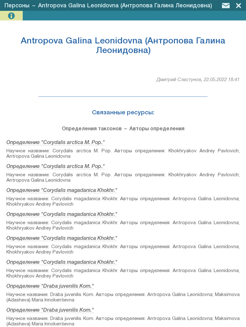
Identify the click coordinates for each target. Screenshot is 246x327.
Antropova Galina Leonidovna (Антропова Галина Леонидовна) (125, 5)
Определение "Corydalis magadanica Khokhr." (61, 190)
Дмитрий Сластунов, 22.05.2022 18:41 (198, 80)
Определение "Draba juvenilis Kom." (50, 286)
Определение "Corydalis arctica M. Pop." (55, 143)
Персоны (16, 5)
